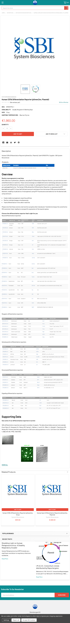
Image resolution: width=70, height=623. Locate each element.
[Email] (7, 142)
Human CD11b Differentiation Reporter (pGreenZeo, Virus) (17, 514)
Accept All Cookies (29, 620)
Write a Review (63, 102)
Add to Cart (17, 509)
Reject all (16, 620)
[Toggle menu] (2, 2)
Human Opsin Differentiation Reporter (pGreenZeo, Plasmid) (52, 514)
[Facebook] (3, 142)
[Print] (11, 142)
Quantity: (5, 124)
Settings (6, 620)
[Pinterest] (18, 142)
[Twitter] (14, 142)
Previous (65, 472)
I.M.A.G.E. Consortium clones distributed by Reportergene (47, 567)
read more (5, 559)
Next (67, 472)
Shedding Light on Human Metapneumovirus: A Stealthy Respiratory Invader (13, 545)
